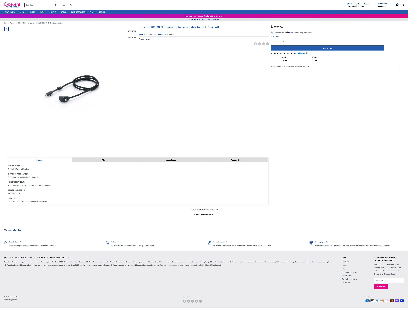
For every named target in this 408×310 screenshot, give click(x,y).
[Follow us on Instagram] (192, 300)
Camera (12, 23)
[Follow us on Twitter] (188, 300)
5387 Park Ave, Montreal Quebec (358, 4)
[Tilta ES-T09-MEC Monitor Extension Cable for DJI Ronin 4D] (6, 29)
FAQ (343, 269)
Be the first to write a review (204, 214)
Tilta (141, 34)
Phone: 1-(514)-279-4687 (355, 6)
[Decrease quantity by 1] (273, 41)
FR (71, 5)
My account (381, 6)
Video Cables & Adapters (26, 23)
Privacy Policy (347, 275)
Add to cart (327, 48)
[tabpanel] (137, 183)
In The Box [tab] (104, 160)
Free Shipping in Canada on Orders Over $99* (204, 19)
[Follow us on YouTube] (196, 300)
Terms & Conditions (349, 279)
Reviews (345, 265)
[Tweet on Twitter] (263, 43)
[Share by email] (267, 43)
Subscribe (381, 287)
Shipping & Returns (349, 272)
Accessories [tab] (235, 160)
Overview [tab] (39, 160)
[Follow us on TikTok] (200, 300)
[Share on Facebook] (255, 43)
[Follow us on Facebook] (184, 300)
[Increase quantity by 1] (283, 41)
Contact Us (346, 262)
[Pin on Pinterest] (259, 43)
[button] (55, 5)
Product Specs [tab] (170, 160)
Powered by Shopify (10, 300)
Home (6, 23)
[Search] (64, 5)
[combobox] (43, 5)
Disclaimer (346, 282)
